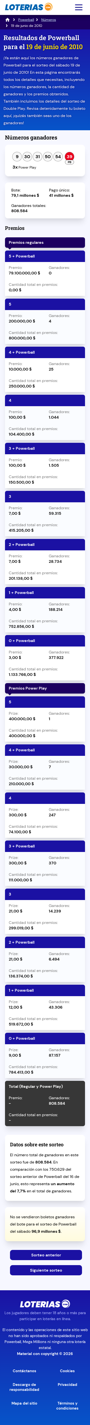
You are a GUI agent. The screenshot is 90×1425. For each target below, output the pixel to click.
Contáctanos (24, 1370)
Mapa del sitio (24, 1403)
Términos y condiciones (67, 1406)
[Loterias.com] (28, 13)
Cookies (67, 1370)
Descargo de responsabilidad (24, 1387)
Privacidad (67, 1384)
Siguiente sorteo (46, 1270)
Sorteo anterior (46, 1255)
